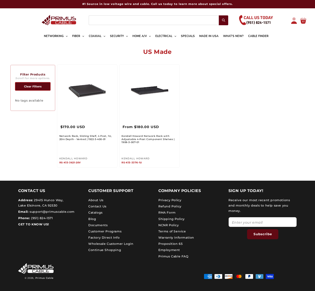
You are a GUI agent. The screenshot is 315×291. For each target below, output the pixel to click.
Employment (169, 250)
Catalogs (95, 212)
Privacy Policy (169, 200)
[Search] (223, 20)
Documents (98, 225)
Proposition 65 (170, 244)
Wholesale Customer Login (110, 244)
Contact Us (97, 206)
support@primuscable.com (52, 212)
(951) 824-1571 (41, 218)
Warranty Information (176, 237)
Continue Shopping (104, 250)
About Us (96, 200)
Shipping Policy (171, 219)
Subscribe (263, 234)
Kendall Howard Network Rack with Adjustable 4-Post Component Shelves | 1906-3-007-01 (148, 139)
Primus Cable (44, 277)
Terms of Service (172, 231)
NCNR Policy (168, 225)
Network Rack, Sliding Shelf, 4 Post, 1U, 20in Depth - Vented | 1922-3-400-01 (85, 137)
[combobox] (158, 20)
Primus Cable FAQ (173, 256)
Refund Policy (170, 206)
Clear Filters (33, 86)
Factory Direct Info (104, 237)
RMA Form (167, 212)
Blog (92, 219)
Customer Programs (105, 231)
